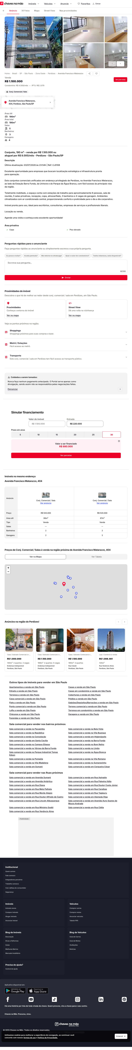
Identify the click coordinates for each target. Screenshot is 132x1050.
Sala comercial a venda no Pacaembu (27, 729)
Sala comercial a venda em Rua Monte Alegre (30, 793)
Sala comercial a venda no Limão (84, 748)
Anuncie (64, 3)
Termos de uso (29, 1037)
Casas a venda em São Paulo (82, 687)
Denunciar (13, 389)
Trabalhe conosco (12, 884)
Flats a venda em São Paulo (22, 702)
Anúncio (13, 10)
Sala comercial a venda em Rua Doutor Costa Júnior (93, 785)
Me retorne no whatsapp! (51, 256)
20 (75, 434)
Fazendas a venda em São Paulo (24, 718)
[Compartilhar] (89, 73)
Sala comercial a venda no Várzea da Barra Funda (32, 748)
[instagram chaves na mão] (78, 1000)
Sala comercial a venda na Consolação (27, 736)
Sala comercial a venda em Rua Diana (27, 785)
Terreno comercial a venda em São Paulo (87, 706)
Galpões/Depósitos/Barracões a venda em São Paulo (93, 702)
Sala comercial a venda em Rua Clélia (86, 807)
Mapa (36, 10)
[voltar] (3, 10)
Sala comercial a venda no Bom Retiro (86, 744)
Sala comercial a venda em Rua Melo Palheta (30, 789)
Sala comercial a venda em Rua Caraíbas (87, 789)
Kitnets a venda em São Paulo (23, 691)
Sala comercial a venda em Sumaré (26, 766)
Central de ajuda (11, 969)
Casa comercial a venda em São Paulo (27, 699)
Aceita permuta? (31, 256)
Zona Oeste (40, 73)
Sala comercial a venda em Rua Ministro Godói (31, 807)
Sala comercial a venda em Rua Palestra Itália (89, 781)
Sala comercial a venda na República (26, 733)
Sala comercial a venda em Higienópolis (87, 736)
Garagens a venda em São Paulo (83, 714)
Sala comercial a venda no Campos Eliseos (29, 744)
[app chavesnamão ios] (37, 991)
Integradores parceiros (13, 879)
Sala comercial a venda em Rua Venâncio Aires (31, 811)
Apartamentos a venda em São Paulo (26, 687)
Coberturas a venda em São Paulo (84, 695)
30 (111, 434)
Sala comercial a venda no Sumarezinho (87, 763)
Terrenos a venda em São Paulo (24, 695)
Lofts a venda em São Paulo (22, 710)
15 (57, 434)
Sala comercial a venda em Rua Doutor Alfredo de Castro (36, 797)
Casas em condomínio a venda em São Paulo (89, 691)
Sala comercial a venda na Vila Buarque (87, 733)
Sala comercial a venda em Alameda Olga (88, 797)
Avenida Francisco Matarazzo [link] (70, 73)
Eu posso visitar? (13, 256)
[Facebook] (8, 1000)
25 (93, 434)
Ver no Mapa (36, 556)
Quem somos (10, 871)
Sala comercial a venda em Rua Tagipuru (87, 793)
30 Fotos (26, 10)
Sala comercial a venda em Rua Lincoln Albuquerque (34, 801)
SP (21, 73)
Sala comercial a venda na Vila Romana (87, 759)
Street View (49, 10)
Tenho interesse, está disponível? (107, 256)
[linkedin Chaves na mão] (101, 1000)
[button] (64, 584)
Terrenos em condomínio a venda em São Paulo (91, 710)
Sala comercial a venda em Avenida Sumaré (30, 777)
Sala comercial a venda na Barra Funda (86, 740)
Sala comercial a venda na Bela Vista (85, 729)
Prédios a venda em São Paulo (82, 699)
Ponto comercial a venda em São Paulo (27, 706)
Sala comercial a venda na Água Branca (87, 752)
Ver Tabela (97, 556)
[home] (66, 1024)
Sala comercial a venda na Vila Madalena (28, 763)
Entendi (119, 1036)
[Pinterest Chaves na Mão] (124, 1000)
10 (39, 434)
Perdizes (51, 73)
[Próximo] (120, 63)
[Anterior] (112, 63)
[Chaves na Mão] (11, 3)
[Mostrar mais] (120, 389)
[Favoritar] (96, 73)
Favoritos (85, 3)
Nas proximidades (68, 10)
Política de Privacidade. (48, 1037)
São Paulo (28, 73)
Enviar (68, 277)
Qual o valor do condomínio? (77, 256)
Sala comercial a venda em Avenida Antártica (30, 781)
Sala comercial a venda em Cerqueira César (89, 766)
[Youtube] (31, 1000)
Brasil (14, 73)
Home (7, 73)
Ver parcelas (120, 80)
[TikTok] (54, 1000)
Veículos (48, 3)
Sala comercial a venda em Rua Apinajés (87, 777)
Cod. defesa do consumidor (15, 888)
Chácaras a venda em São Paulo (24, 714)
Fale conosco (10, 875)
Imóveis (32, 3)
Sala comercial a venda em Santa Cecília (28, 740)
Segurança (9, 892)
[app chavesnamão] (15, 991)
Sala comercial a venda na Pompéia (26, 759)
